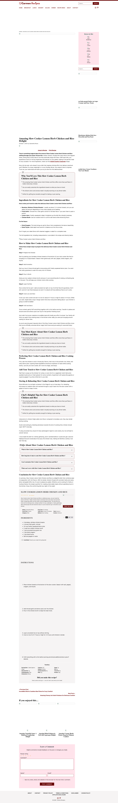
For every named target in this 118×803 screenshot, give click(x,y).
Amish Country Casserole (58, 161)
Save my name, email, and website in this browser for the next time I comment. (47, 779)
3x (72, 517)
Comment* (23, 758)
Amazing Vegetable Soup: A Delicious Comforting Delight (28, 735)
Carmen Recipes (61, 800)
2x (69, 517)
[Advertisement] (59, 19)
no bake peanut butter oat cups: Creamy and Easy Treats (88, 102)
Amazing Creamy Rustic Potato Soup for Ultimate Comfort (66, 735)
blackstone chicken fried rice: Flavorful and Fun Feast (87, 136)
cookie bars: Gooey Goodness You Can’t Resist (87, 170)
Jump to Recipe (42, 150)
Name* (22, 773)
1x (66, 517)
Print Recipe (52, 150)
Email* (49, 773)
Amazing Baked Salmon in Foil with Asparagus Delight (47, 734)
